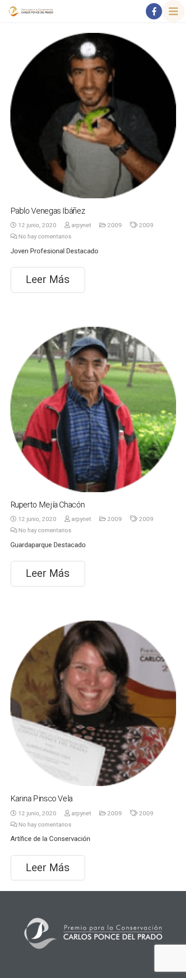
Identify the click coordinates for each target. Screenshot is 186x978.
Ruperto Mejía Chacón (47, 504)
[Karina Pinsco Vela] (93, 703)
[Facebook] (154, 11)
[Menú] (173, 11)
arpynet (81, 225)
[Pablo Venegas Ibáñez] (93, 115)
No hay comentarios (45, 236)
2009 (114, 225)
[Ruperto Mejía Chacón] (93, 409)
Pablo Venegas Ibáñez (47, 210)
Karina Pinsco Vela (41, 798)
